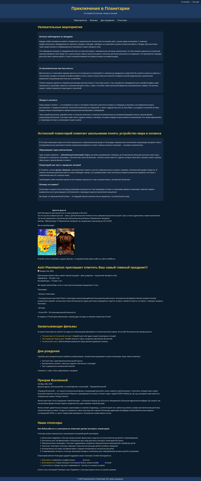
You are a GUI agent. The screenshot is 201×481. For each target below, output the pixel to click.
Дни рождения (107, 20)
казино (101, 463)
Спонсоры (122, 20)
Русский (196, 2)
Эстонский (185, 2)
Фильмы (94, 20)
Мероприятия (80, 20)
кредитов (78, 460)
